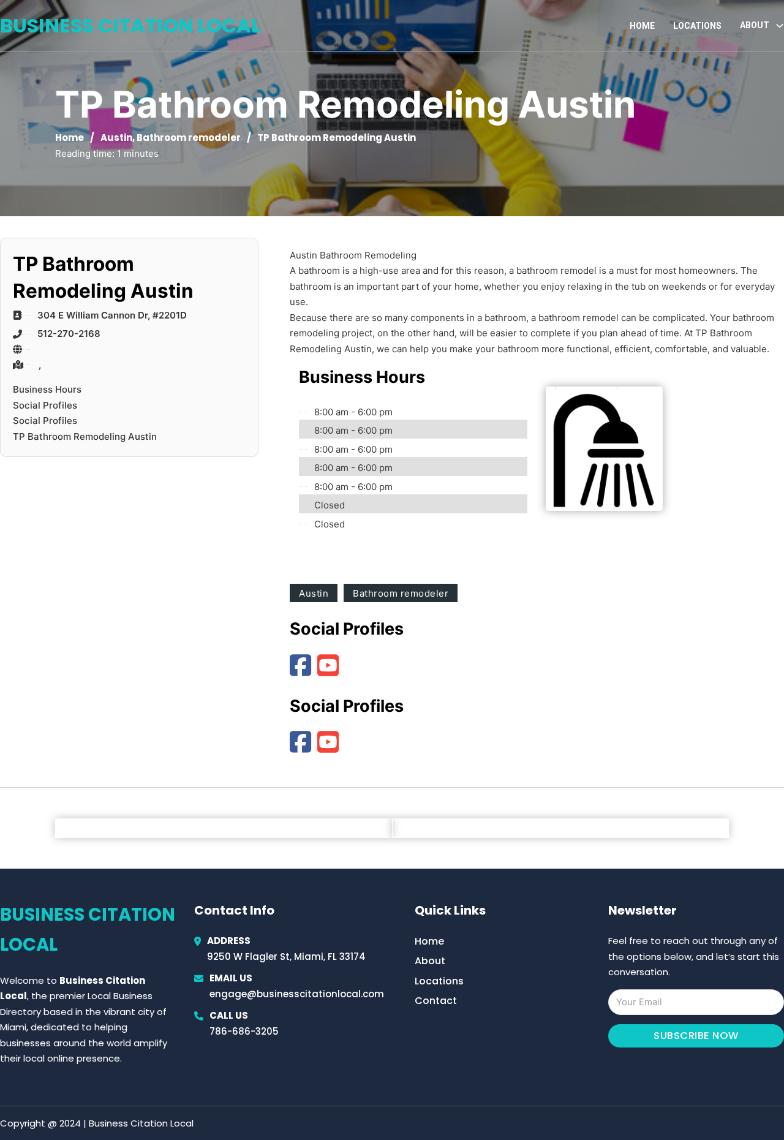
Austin (116, 137)
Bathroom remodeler (189, 137)
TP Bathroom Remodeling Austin (85, 436)
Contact (436, 1001)
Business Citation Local (130, 25)
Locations (697, 26)
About (430, 961)
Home (642, 26)
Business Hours (47, 389)
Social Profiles (45, 405)
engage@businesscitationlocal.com (296, 993)
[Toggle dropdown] (779, 25)
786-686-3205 (244, 1031)
